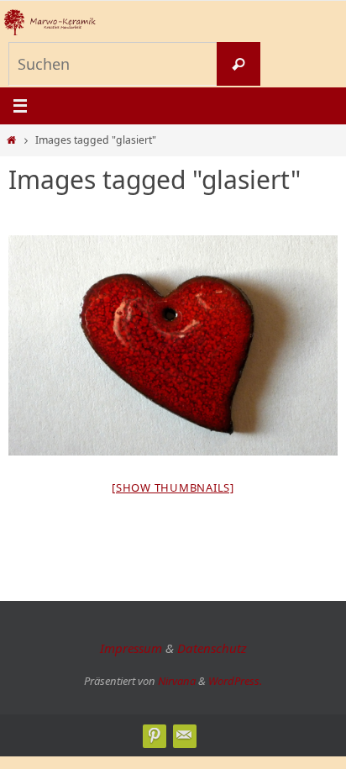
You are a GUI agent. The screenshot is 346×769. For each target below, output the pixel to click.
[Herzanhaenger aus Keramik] (173, 345)
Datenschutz (212, 648)
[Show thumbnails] (173, 487)
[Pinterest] (154, 735)
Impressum (131, 648)
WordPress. (235, 680)
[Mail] (184, 735)
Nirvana (177, 680)
